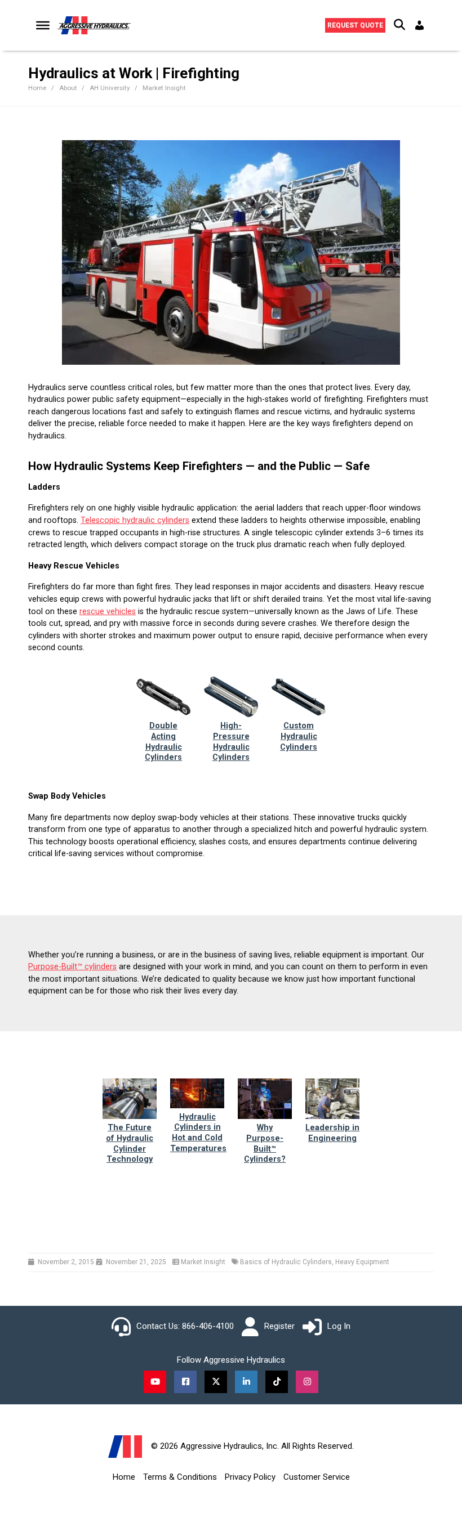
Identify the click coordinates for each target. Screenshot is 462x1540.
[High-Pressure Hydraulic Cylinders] (231, 696)
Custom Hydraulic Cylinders (298, 736)
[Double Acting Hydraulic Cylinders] (163, 696)
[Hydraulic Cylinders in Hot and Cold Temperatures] (197, 1093)
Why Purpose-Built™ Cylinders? (265, 1143)
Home (124, 1477)
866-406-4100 (208, 1326)
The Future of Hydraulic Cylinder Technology (129, 1143)
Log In (338, 1326)
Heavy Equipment (362, 1262)
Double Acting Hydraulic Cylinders (163, 741)
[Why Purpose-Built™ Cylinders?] (265, 1098)
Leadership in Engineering (332, 1133)
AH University (110, 88)
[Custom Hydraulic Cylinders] (299, 696)
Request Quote (355, 25)
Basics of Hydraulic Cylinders (286, 1262)
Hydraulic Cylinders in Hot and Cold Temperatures (198, 1132)
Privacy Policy (250, 1477)
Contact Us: (158, 1326)
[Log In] (421, 25)
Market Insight (164, 88)
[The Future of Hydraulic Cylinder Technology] (130, 1098)
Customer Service (316, 1477)
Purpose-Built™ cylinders (72, 967)
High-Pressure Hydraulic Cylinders (231, 741)
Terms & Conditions (180, 1477)
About (69, 88)
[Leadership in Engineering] (332, 1098)
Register (279, 1326)
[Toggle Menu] (43, 25)
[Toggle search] (399, 25)
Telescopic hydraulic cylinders (135, 520)
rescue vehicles (107, 611)
